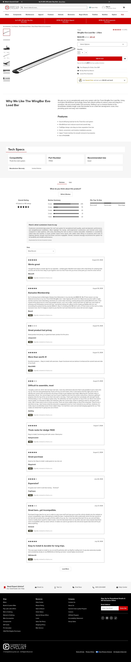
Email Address (105, 604)
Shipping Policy (40, 625)
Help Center (39, 602)
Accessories (7, 26)
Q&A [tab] (70, 182)
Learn (37, 618)
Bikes (5, 602)
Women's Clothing (8, 615)
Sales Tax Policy (41, 621)
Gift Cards (6, 625)
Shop (4, 599)
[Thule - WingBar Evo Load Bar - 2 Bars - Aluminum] (6, 32)
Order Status (39, 612)
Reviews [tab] (62, 182)
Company (71, 599)
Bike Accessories (8, 618)
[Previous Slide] (22, 1)
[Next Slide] (109, 1)
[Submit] (22, 7)
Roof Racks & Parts (25, 26)
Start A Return (40, 609)
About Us (71, 605)
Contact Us (71, 602)
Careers (70, 612)
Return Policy (40, 605)
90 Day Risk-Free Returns (87, 70)
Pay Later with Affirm (9, 609)
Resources (39, 599)
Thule (79, 30)
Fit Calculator (7, 628)
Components (7, 621)
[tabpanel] (65, 162)
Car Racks (15, 26)
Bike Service (39, 628)
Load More (65, 569)
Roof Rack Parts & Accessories (41, 26)
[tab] (16, 149)
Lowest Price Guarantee (86, 74)
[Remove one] (78, 52)
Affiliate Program (73, 615)
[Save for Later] (125, 59)
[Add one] (86, 52)
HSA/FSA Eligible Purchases (12, 631)
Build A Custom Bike (9, 605)
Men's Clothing (7, 612)
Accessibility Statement (75, 618)
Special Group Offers (42, 615)
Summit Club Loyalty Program (77, 609)
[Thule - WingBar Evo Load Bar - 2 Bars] (6, 39)
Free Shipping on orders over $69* (90, 67)
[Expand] (124, 80)
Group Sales (72, 621)
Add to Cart (99, 59)
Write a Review (65, 194)
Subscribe (123, 608)
